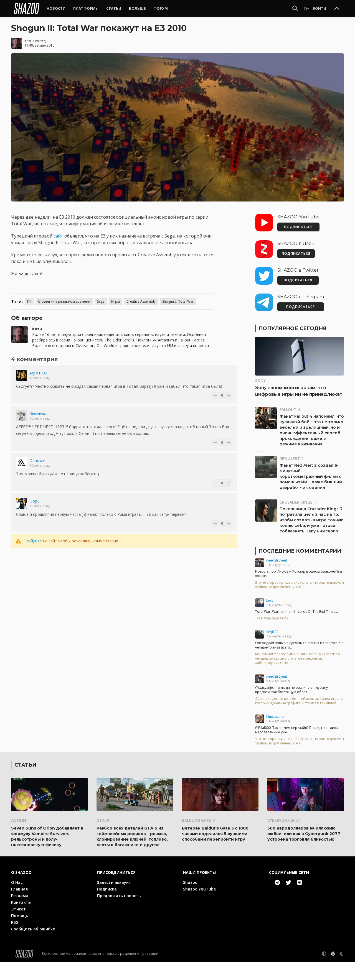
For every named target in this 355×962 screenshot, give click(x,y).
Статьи (113, 8)
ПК (29, 301)
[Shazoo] (26, 8)
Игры (115, 301)
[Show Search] (295, 8)
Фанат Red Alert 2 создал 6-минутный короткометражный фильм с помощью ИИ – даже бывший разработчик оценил (311, 476)
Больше (137, 8)
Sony (260, 380)
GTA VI (103, 820)
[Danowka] (21, 462)
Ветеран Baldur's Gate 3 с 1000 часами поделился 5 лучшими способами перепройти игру (215, 834)
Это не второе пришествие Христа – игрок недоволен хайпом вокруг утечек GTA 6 (299, 584)
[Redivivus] (21, 415)
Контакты (21, 902)
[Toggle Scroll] (337, 8)
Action (18, 820)
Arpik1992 (38, 373)
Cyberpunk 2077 (283, 820)
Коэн (28, 41)
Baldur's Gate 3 (198, 820)
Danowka (38, 460)
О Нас (16, 882)
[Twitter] (288, 882)
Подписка (107, 889)
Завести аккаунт (114, 882)
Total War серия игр (271, 618)
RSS (14, 922)
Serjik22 (272, 631)
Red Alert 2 (291, 458)
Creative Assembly (141, 301)
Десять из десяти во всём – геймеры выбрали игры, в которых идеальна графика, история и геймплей (299, 700)
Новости (56, 8)
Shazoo (190, 882)
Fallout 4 (290, 409)
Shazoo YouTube (199, 889)
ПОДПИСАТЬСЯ (298, 226)
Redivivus (37, 413)
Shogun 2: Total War (178, 301)
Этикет (18, 909)
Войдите (34, 540)
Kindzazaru (275, 716)
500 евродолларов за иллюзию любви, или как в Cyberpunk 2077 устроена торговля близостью (303, 834)
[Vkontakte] (299, 882)
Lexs (269, 600)
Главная (19, 889)
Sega (101, 301)
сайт (58, 236)
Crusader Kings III (298, 502)
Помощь (19, 915)
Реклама (19, 895)
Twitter (39, 41)
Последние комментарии (299, 551)
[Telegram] (277, 882)
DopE (34, 501)
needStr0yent (276, 560)
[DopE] (21, 503)
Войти (319, 8)
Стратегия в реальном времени (64, 301)
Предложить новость (119, 895)
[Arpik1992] (21, 375)
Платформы (85, 8)
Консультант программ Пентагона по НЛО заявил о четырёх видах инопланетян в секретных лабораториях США (297, 658)
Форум (160, 8)
